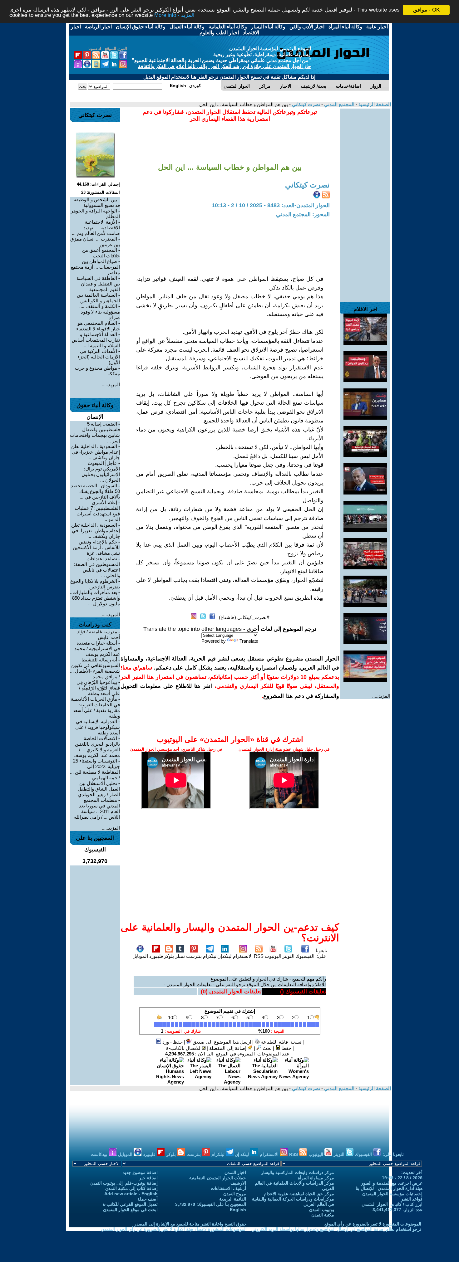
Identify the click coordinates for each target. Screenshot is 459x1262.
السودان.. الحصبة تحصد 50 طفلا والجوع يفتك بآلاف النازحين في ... (95, 491)
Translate (248, 641)
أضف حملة (147, 1198)
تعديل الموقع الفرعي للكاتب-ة (130, 1204)
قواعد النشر (411, 1198)
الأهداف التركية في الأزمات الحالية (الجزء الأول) (98, 356)
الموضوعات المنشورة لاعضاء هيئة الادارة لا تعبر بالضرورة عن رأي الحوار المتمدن (174, 1229)
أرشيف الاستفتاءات (228, 1188)
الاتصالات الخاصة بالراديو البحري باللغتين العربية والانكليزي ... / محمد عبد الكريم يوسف (96, 747)
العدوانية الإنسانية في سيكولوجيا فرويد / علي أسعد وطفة (97, 727)
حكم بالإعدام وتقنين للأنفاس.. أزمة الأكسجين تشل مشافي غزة (96, 547)
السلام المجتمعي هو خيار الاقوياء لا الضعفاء (98, 325)
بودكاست (100, 1154)
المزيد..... (381, 696)
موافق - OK (426, 10)
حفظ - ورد (172, 1042)
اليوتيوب (273, 956)
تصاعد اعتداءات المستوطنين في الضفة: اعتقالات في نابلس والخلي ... (97, 567)
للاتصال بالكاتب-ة (184, 1048)
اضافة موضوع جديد (140, 1172)
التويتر (288, 956)
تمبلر (180, 956)
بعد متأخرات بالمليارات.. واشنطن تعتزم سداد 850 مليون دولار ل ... (95, 598)
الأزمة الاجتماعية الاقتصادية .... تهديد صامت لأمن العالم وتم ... (96, 227)
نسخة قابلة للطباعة (280, 1042)
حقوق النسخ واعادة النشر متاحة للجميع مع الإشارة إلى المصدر (190, 1223)
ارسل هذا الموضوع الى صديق (221, 1042)
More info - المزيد (174, 15)
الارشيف (238, 1183)
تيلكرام (209, 956)
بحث (266, 1048)
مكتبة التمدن (322, 1214)
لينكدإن (224, 956)
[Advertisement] (365, 202)
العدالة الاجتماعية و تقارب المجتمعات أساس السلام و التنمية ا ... (96, 340)
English (238, 1209)
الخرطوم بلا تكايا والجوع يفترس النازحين (95, 583)
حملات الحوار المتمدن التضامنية (217, 1177)
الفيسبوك (305, 956)
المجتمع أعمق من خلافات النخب (101, 252)
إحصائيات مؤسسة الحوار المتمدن (392, 1193)
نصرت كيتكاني (305, 104)
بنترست (194, 956)
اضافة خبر (148, 1177)
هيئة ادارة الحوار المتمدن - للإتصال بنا (389, 1188)
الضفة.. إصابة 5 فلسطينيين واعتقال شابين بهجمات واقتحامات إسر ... (95, 432)
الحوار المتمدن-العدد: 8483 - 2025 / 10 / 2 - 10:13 (271, 205)
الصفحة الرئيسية (374, 104)
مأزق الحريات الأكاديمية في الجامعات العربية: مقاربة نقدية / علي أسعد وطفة (95, 707)
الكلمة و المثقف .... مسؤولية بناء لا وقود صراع (99, 312)
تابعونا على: (321, 953)
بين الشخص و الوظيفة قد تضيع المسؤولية (97, 202)
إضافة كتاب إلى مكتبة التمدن (131, 1188)
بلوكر (169, 956)
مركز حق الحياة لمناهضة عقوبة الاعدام (299, 1193)
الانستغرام (243, 956)
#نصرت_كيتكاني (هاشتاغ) (244, 617)
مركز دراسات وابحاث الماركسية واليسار (297, 1172)
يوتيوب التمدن (321, 1209)
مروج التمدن (234, 1193)
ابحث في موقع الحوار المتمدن (130, 1209)
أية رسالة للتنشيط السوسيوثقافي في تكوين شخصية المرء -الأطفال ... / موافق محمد (95, 668)
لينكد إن (242, 1154)
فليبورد (156, 956)
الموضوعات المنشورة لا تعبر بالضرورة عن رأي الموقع (372, 1223)
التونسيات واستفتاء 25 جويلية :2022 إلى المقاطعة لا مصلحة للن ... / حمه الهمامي (95, 769)
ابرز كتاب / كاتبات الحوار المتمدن (392, 1204)
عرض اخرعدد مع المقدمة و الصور (391, 1183)
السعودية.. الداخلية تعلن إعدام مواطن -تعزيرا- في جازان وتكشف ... (95, 452)
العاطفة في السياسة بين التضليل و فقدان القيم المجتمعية (98, 283)
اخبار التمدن (235, 1172)
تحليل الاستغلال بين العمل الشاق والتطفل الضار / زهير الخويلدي (99, 789)
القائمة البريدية (232, 1198)
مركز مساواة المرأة (316, 1177)
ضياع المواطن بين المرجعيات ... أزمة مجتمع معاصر (95, 267)
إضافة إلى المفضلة (228, 1048)
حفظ (285, 1048)
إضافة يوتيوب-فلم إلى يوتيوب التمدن (124, 1183)
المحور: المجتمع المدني (303, 214)
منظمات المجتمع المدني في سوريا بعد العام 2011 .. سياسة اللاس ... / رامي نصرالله (97, 808)
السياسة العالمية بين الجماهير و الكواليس (98, 297)
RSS (259, 956)
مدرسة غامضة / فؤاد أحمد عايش (98, 634)
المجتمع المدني (338, 104)
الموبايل (140, 956)
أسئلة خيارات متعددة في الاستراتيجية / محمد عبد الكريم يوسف (97, 648)
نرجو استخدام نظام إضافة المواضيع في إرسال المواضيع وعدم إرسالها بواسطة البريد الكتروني (336, 1229)
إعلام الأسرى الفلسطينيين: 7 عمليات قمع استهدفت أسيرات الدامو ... (97, 511)
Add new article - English (131, 1193)
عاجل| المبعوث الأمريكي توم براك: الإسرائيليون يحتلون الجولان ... (100, 471)
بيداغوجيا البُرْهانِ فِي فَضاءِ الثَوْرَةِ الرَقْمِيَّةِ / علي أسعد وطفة (98, 688)
